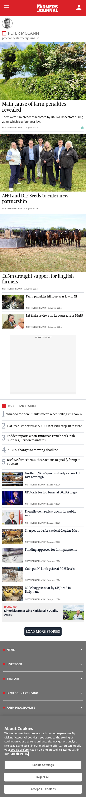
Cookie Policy (19, 754)
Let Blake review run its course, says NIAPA (54, 315)
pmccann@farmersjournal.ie (20, 38)
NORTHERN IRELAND (12, 128)
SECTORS (13, 678)
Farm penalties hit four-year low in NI (51, 296)
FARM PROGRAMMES (21, 707)
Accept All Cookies (43, 789)
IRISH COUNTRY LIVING (22, 693)
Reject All (42, 777)
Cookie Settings (43, 765)
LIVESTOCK (14, 664)
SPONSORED (10, 606)
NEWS (11, 649)
